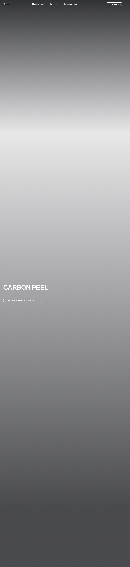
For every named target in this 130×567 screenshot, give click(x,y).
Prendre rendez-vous (20, 300)
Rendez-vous (116, 4)
